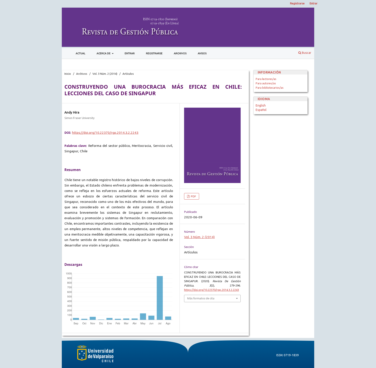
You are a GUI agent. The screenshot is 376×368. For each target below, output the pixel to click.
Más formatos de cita (200, 298)
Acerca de (104, 53)
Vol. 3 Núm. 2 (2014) (104, 73)
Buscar (306, 52)
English (261, 105)
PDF (193, 196)
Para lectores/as (266, 78)
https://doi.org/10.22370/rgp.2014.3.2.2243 (105, 132)
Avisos (202, 53)
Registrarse (154, 53)
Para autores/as (266, 83)
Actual (80, 53)
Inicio (67, 73)
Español (261, 110)
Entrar (130, 53)
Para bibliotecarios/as (270, 87)
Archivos (180, 53)
